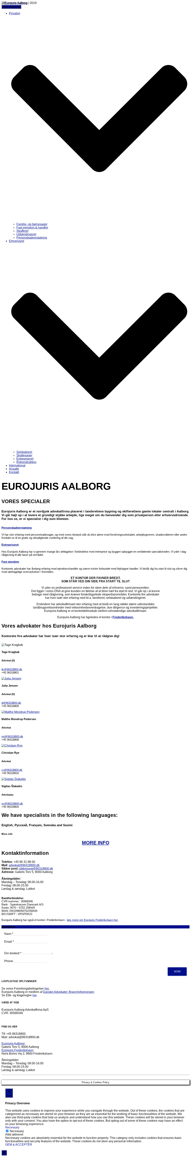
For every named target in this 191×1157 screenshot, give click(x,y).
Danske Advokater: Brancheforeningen (68, 991)
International (17, 465)
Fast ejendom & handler (32, 227)
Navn (8, 933)
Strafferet (22, 230)
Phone (8, 961)
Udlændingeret (26, 234)
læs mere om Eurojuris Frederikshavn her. (92, 920)
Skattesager (24, 455)
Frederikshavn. (123, 617)
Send (177, 971)
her (34, 995)
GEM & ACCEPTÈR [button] (18, 1144)
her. (47, 988)
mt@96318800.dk (12, 736)
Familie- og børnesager (31, 224)
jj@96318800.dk (11, 702)
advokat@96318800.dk (24, 865)
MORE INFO (95, 842)
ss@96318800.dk (12, 803)
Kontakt (14, 472)
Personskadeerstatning (31, 237)
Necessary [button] (12, 1127)
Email (9, 941)
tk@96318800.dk (11, 669)
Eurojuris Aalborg (12, 1043)
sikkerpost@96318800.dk (36, 868)
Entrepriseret (24, 458)
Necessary (17, 1131)
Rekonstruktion (26, 462)
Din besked (12, 953)
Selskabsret (24, 452)
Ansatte (14, 468)
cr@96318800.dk (11, 769)
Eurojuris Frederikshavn (17, 1050)
